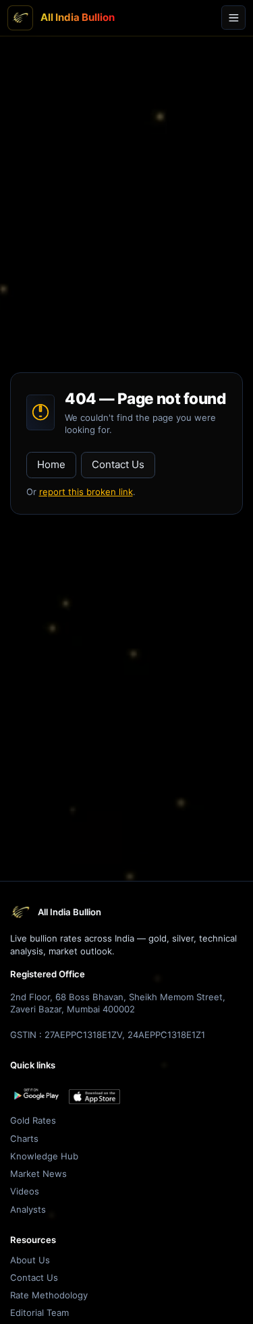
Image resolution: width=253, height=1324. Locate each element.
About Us (30, 1260)
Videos (24, 1191)
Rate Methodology (49, 1295)
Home (51, 464)
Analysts (28, 1209)
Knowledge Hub (44, 1156)
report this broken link (86, 491)
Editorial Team (39, 1312)
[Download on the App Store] (94, 1097)
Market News (38, 1173)
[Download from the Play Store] (35, 1094)
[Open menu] (233, 17)
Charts (24, 1138)
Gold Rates (33, 1120)
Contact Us (118, 464)
